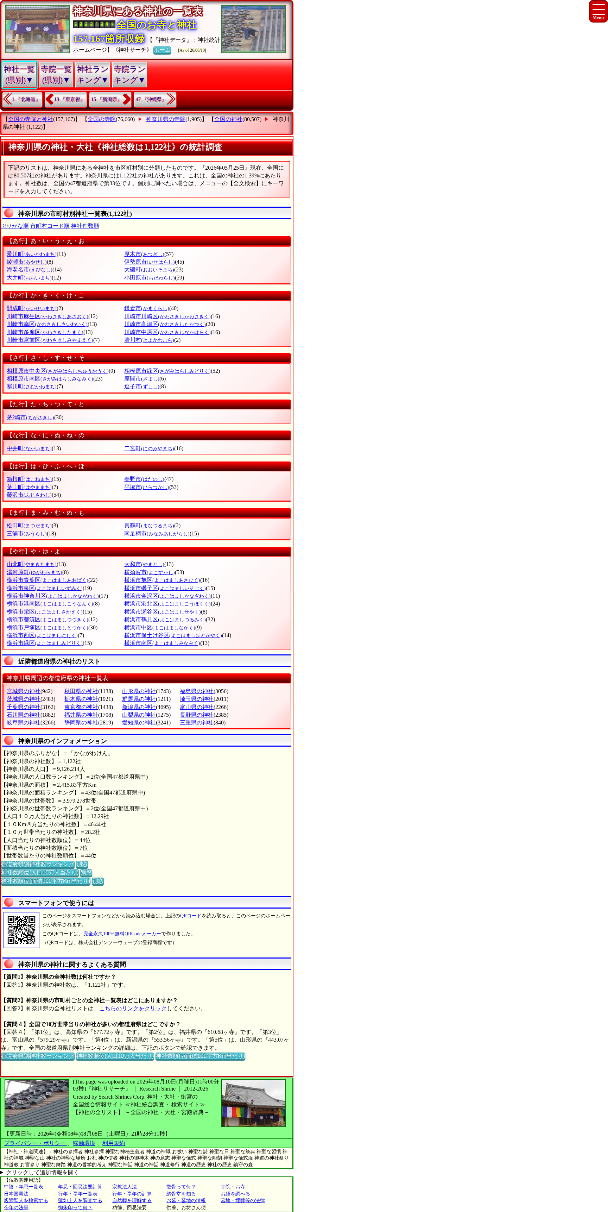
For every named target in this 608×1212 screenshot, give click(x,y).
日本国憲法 (16, 1194)
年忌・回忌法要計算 (80, 1186)
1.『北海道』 (26, 99)
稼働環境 (84, 1143)
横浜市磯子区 (165, 588)
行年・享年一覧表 (77, 1194)
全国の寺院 (102, 119)
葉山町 (29, 487)
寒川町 (32, 386)
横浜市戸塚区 (47, 627)
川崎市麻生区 (47, 316)
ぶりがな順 (15, 226)
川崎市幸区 (47, 324)
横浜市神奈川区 (53, 596)
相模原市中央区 (58, 371)
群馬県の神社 (139, 699)
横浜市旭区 (162, 580)
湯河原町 (34, 572)
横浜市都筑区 (47, 619)
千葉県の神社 (23, 707)
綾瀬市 (27, 262)
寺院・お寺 (233, 1186)
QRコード (191, 915)
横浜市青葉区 (47, 580)
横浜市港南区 (50, 604)
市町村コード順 (50, 226)
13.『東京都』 (69, 99)
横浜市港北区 (167, 604)
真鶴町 (149, 525)
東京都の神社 (81, 707)
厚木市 (144, 254)
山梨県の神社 (139, 715)
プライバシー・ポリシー (35, 1143)
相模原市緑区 (167, 371)
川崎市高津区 (165, 324)
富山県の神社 (197, 707)
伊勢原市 (149, 262)
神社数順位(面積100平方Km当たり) (45, 881)
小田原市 (149, 278)
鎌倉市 (146, 308)
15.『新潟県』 (106, 99)
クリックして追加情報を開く (42, 1172)
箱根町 (29, 479)
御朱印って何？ (75, 1207)
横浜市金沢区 (167, 596)
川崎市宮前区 (50, 340)
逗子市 (141, 386)
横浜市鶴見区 (165, 619)
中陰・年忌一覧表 (23, 1186)
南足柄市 (157, 533)
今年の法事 (16, 1207)
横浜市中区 (159, 627)
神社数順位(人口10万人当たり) (39, 872)
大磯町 (149, 269)
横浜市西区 (42, 635)
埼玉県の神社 (197, 699)
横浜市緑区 (45, 643)
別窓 (82, 864)
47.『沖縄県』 (151, 99)
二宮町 (149, 448)
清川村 (149, 340)
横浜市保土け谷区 (173, 635)
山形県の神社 (139, 691)
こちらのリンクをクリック (133, 1008)
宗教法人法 (124, 1186)
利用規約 (113, 1143)
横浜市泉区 (45, 588)
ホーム (162, 50)
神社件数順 (85, 226)
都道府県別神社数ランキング (37, 864)
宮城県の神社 (23, 691)
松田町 (29, 525)
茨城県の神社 (23, 699)
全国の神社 (228, 119)
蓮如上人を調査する (80, 1200)
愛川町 (32, 254)
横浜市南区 (162, 643)
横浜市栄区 (45, 612)
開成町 (32, 308)
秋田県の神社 (81, 691)
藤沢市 (29, 495)
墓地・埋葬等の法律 (243, 1200)
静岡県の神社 (81, 723)
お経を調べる (235, 1194)
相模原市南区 (50, 379)
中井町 (29, 448)
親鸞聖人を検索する (26, 1200)
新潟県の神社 (139, 707)
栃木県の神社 (81, 699)
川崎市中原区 (167, 332)
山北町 (32, 564)
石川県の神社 (23, 715)
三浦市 (27, 533)
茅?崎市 (30, 417)
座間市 (141, 379)
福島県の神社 (197, 691)
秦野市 (144, 479)
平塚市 (146, 487)
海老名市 (29, 269)
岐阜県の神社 (23, 723)
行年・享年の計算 (132, 1194)
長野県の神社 (197, 715)
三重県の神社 (197, 723)
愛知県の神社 (139, 723)
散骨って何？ (181, 1186)
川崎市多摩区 (45, 332)
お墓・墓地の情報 (186, 1200)
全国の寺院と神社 (30, 119)
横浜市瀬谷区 (162, 612)
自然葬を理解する (132, 1200)
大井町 (29, 278)
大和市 (144, 564)
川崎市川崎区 (167, 316)
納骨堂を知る (181, 1194)
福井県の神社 (81, 715)
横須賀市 (149, 572)
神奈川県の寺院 (165, 119)
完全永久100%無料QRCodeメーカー (122, 933)
